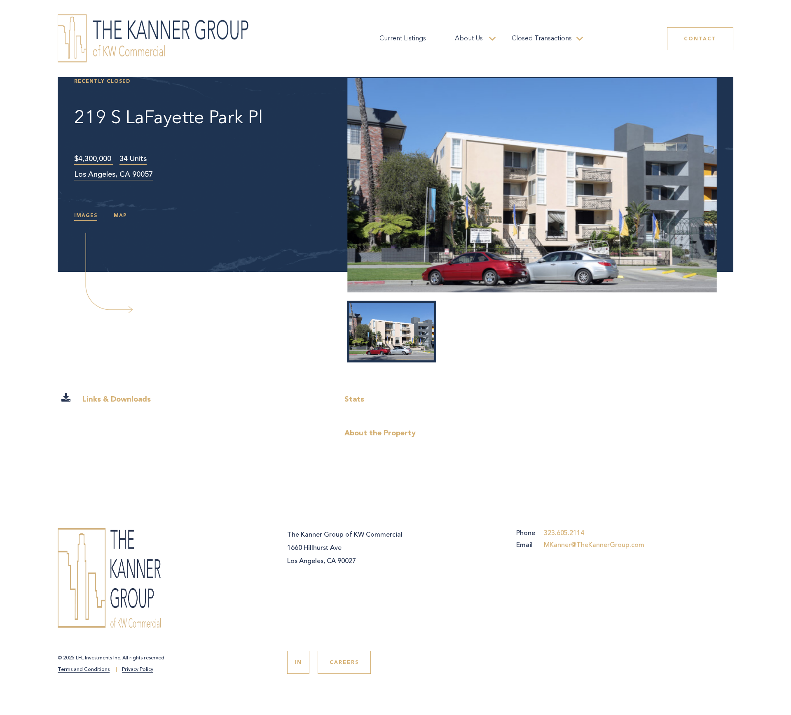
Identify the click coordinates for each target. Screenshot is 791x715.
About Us (469, 38)
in (298, 662)
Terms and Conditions (84, 670)
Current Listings (402, 38)
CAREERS (344, 662)
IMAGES (85, 215)
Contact (700, 39)
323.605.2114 (564, 533)
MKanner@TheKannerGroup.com (594, 545)
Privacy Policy (137, 670)
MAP (120, 215)
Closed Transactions (542, 38)
